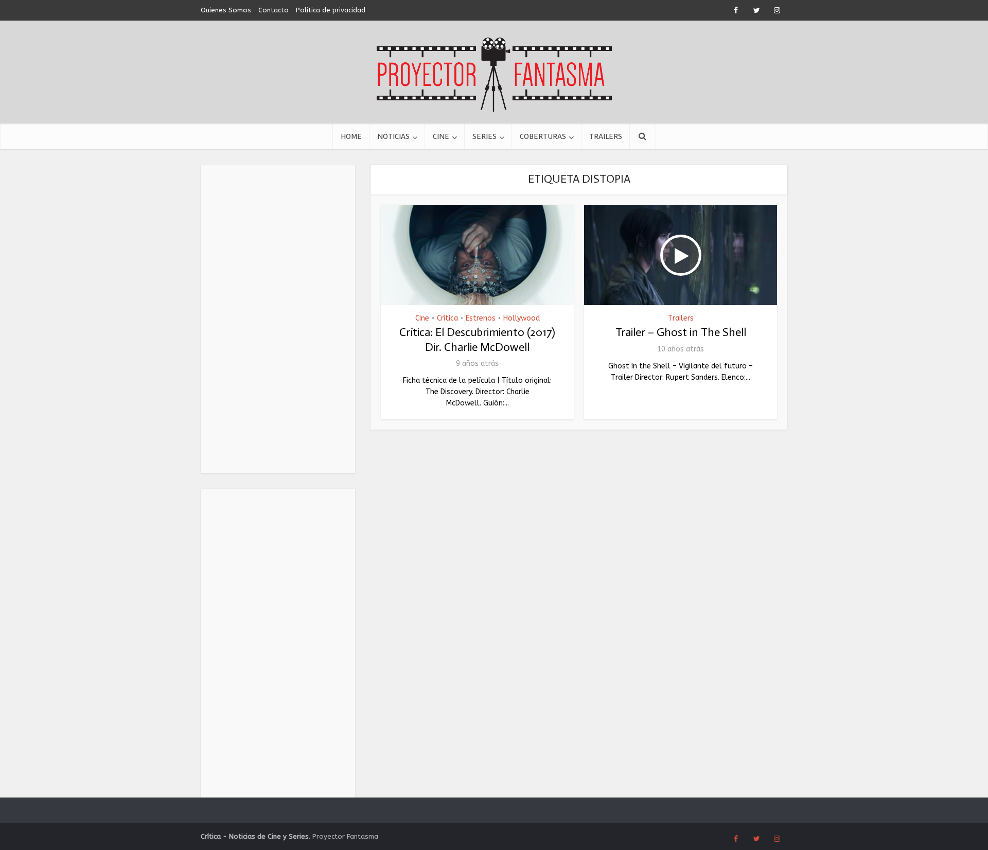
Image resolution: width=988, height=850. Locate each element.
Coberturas (543, 136)
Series (484, 136)
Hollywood (521, 318)
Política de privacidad (330, 10)
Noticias (393, 136)
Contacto (273, 10)
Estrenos (481, 318)
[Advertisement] (278, 319)
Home (351, 136)
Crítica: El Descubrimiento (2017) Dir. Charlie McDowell (477, 339)
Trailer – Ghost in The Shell (680, 332)
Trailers (605, 136)
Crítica (447, 318)
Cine (441, 136)
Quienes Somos (226, 10)
